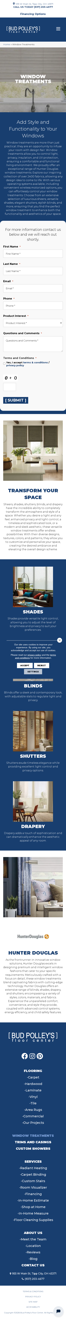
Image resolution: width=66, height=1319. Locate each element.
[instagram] (32, 1056)
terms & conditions (35, 362)
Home (6, 44)
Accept (24, 665)
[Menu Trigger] (58, 28)
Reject (41, 665)
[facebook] (24, 1056)
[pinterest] (40, 1056)
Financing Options (33, 14)
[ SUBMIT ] (15, 400)
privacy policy (15, 365)
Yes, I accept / (28, 364)
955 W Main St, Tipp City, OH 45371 (34, 3)
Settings (33, 671)
